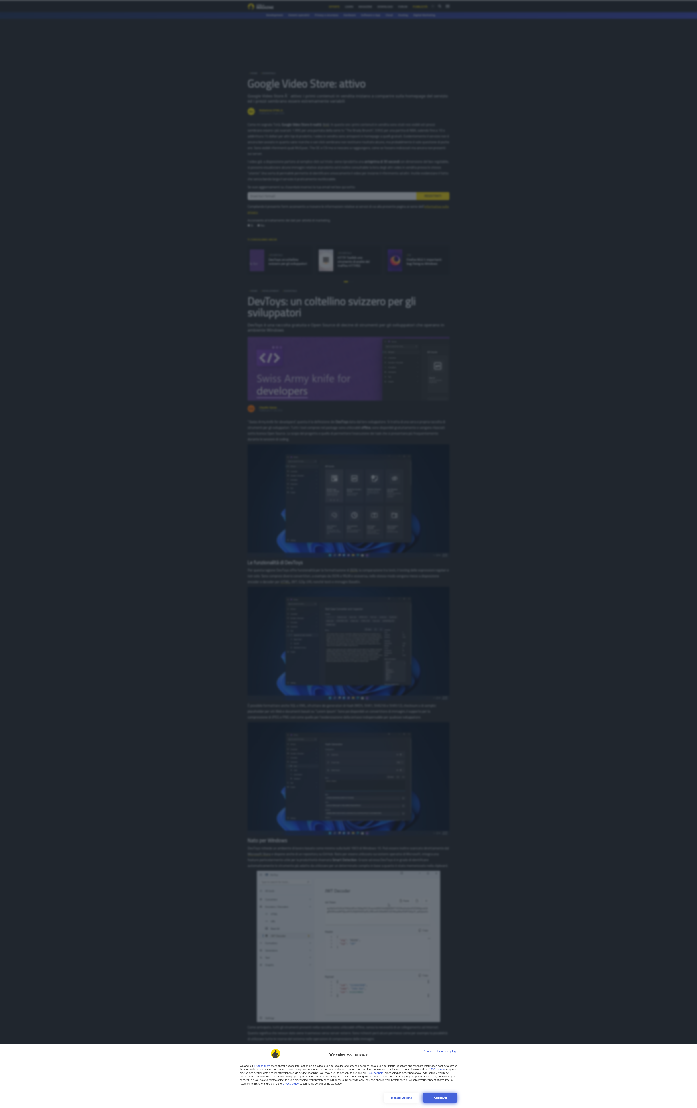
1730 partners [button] (262, 1065)
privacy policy (290, 1083)
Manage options (401, 1097)
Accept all (440, 1097)
